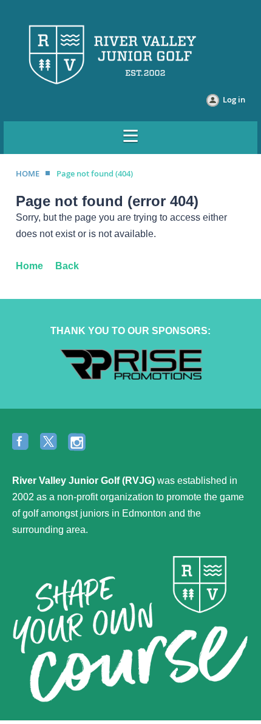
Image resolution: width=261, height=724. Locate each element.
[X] (49, 442)
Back (67, 266)
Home (29, 266)
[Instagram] (77, 442)
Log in (234, 99)
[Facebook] (22, 442)
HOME (27, 173)
